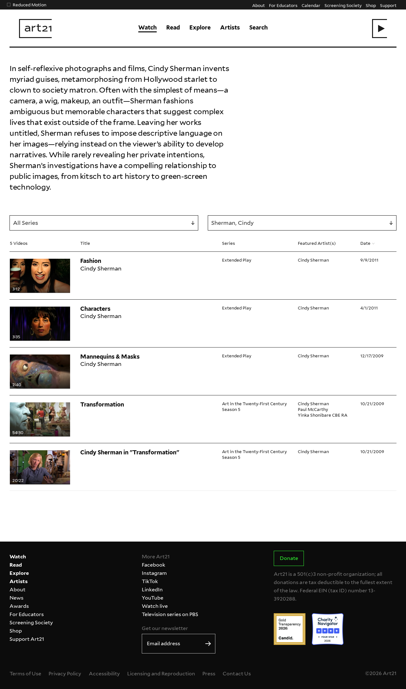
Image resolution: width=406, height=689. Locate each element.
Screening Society (342, 5)
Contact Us (237, 674)
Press (208, 674)
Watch (147, 27)
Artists (230, 27)
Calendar (311, 5)
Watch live (155, 606)
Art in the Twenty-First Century (254, 403)
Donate (289, 558)
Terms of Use (25, 674)
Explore (200, 27)
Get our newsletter (165, 628)
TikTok (150, 581)
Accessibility (104, 674)
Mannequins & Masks (110, 356)
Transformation (102, 404)
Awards (19, 606)
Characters (95, 308)
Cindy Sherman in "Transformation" (129, 452)
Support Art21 (27, 639)
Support (388, 5)
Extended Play (236, 260)
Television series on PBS (170, 614)
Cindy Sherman (313, 260)
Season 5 (231, 409)
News (16, 598)
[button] (379, 28)
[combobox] (104, 223)
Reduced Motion (29, 5)
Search (258, 27)
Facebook (153, 565)
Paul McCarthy (313, 409)
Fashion (90, 260)
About (258, 5)
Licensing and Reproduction (161, 674)
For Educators (283, 5)
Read (173, 27)
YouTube (152, 598)
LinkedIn (152, 590)
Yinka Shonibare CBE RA (322, 415)
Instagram (154, 573)
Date (365, 243)
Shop (371, 5)
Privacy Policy (65, 674)
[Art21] (35, 28)
